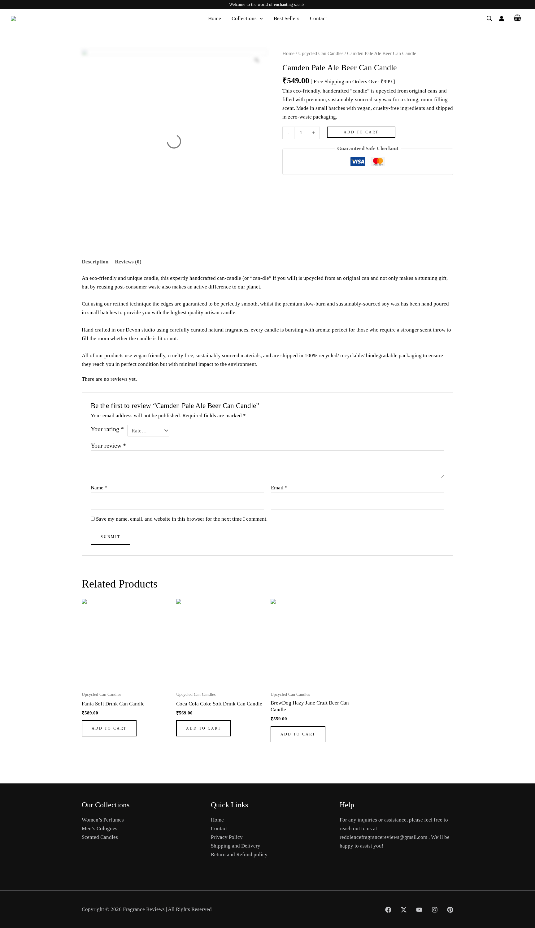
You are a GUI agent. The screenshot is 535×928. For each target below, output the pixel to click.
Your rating (107, 429)
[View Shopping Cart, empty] (517, 18)
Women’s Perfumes (103, 820)
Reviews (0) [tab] (128, 262)
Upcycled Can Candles (320, 53)
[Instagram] (435, 910)
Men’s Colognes (99, 828)
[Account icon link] (501, 18)
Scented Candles (100, 837)
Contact (318, 18)
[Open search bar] (489, 18)
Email (279, 488)
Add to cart (361, 132)
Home (214, 18)
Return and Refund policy (239, 854)
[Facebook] (388, 910)
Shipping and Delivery (235, 846)
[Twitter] (404, 910)
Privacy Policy (227, 837)
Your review (108, 445)
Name (99, 488)
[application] (260, 18)
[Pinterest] (450, 910)
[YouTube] (419, 910)
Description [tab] (95, 262)
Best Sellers (286, 18)
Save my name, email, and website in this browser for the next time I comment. (182, 519)
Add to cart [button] (109, 728)
